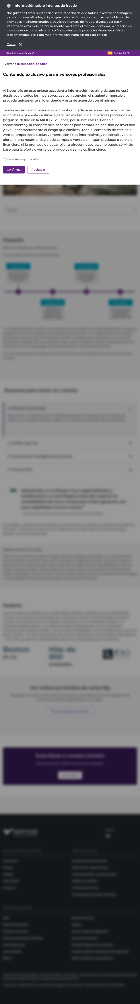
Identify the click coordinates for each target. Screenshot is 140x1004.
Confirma (14, 169)
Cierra (11, 44)
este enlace (98, 35)
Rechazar (38, 169)
